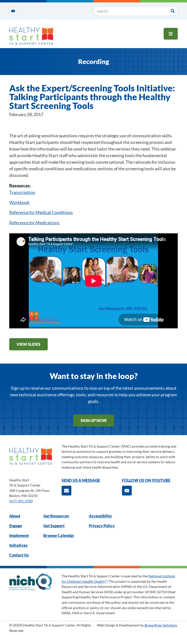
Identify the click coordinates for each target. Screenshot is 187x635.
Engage (15, 525)
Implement (19, 535)
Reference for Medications (34, 222)
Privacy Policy (102, 525)
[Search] (173, 11)
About (14, 516)
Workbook (19, 202)
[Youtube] (13, 11)
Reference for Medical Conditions (41, 212)
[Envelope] (66, 490)
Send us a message (81, 480)
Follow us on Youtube (146, 480)
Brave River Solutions (161, 625)
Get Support (54, 525)
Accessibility (100, 516)
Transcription (22, 192)
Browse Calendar (58, 535)
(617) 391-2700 (21, 501)
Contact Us (19, 555)
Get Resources (56, 516)
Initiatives (18, 545)
